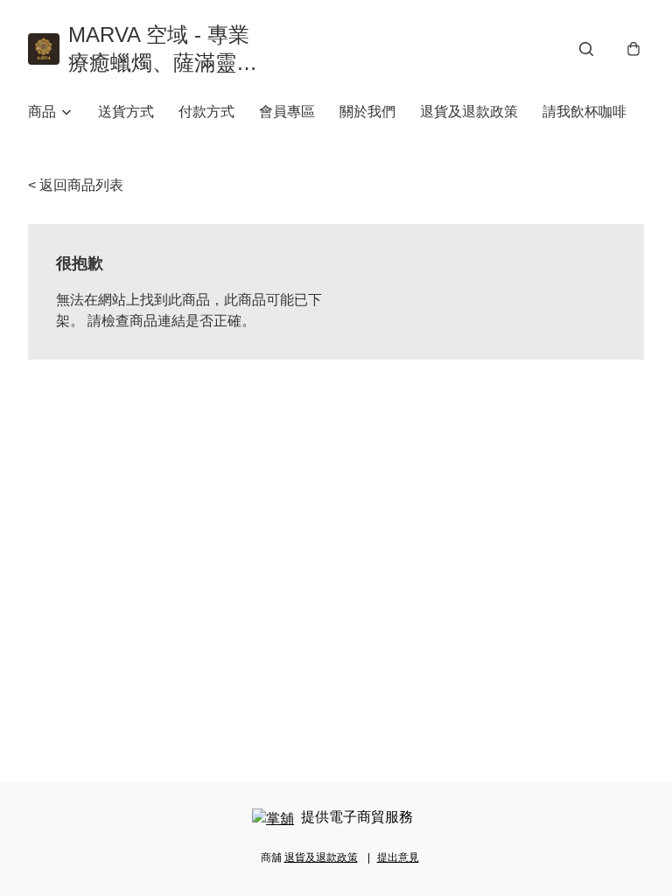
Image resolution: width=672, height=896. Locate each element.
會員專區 (287, 111)
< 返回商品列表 (75, 185)
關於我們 (368, 111)
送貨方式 (126, 111)
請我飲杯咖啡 (584, 111)
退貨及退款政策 (469, 111)
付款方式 (206, 111)
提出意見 (398, 857)
